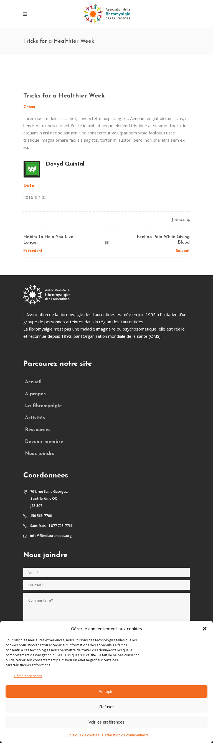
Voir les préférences (106, 722)
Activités (35, 418)
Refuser (106, 706)
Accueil (33, 382)
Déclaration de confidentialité (125, 735)
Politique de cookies (83, 735)
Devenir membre (44, 441)
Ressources (37, 429)
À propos (35, 394)
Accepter (106, 691)
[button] (204, 628)
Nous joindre (40, 453)
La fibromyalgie (43, 406)
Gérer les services (28, 676)
